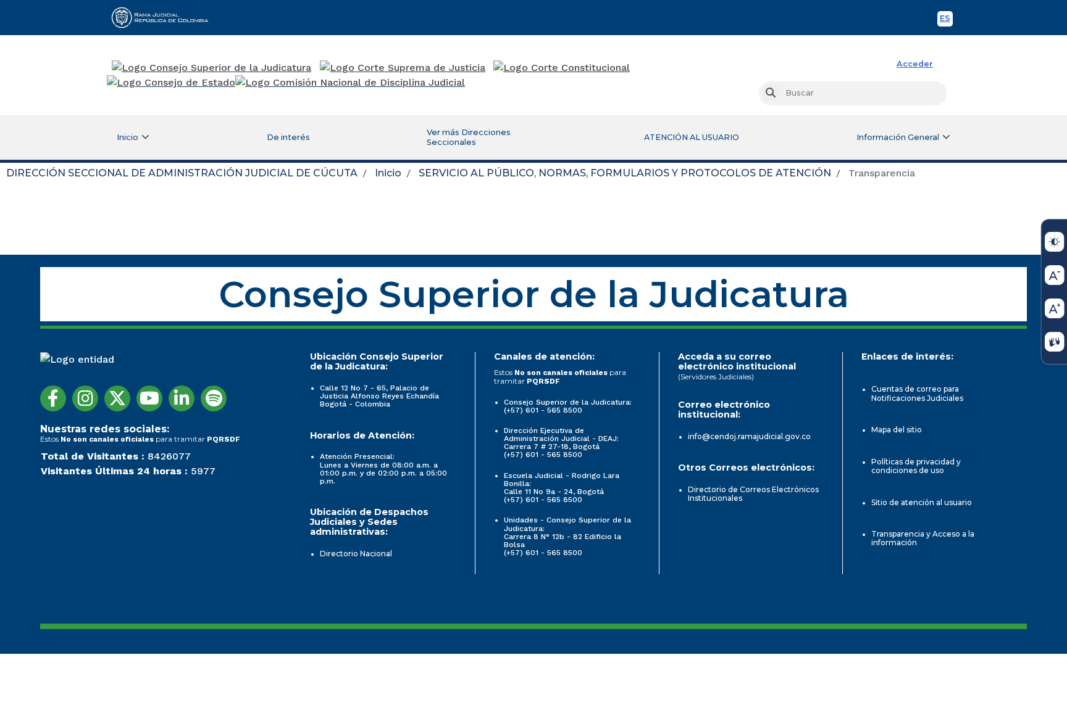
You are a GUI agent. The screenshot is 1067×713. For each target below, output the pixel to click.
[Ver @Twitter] (117, 398)
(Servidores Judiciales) (716, 376)
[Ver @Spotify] (214, 398)
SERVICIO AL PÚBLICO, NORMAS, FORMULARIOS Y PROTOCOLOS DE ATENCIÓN (625, 173)
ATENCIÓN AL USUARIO (691, 137)
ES (946, 20)
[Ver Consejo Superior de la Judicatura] (211, 67)
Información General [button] (897, 137)
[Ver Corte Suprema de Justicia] (403, 67)
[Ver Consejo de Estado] (171, 82)
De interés (288, 137)
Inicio (388, 173)
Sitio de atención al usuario (921, 502)
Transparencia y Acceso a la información (922, 538)
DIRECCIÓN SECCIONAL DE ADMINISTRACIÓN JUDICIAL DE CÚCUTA (182, 173)
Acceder (915, 63)
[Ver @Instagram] (85, 398)
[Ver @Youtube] (149, 398)
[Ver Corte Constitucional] (562, 67)
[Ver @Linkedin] (182, 398)
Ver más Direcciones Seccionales (469, 137)
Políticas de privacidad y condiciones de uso (916, 466)
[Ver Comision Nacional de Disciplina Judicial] (350, 82)
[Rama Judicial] (165, 17)
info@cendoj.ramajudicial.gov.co (749, 436)
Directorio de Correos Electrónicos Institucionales (753, 494)
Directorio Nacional (356, 553)
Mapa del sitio (896, 429)
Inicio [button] (127, 137)
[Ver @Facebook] (53, 398)
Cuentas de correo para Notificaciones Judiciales (917, 393)
